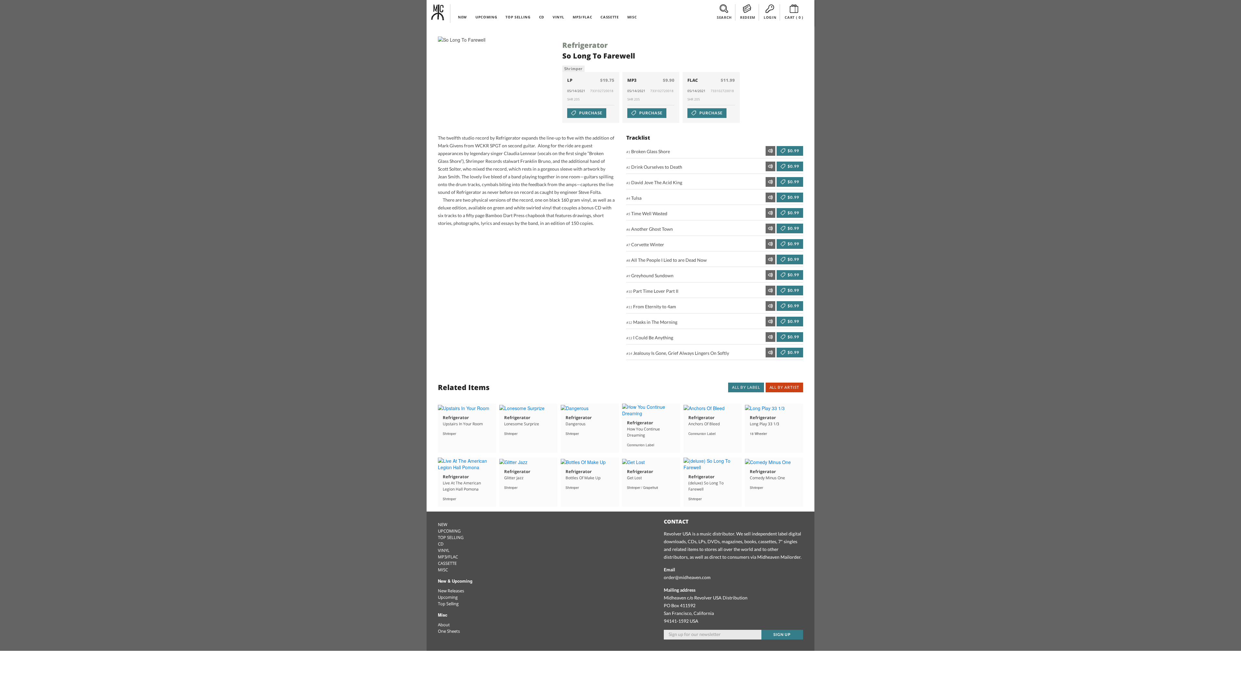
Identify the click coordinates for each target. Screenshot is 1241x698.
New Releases (451, 591)
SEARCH (724, 17)
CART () (794, 17)
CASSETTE (609, 17)
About (444, 625)
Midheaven (438, 12)
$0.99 (793, 150)
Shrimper (573, 68)
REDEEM (747, 17)
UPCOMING (486, 17)
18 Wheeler (758, 433)
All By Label (746, 387)
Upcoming (448, 597)
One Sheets (449, 631)
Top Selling (448, 604)
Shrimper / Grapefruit (642, 487)
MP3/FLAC (582, 17)
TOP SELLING (517, 17)
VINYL (558, 17)
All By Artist (784, 387)
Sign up (782, 634)
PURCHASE (590, 113)
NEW (462, 17)
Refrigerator (585, 45)
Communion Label (640, 445)
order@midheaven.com (687, 577)
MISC (632, 17)
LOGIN (770, 17)
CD (541, 17)
